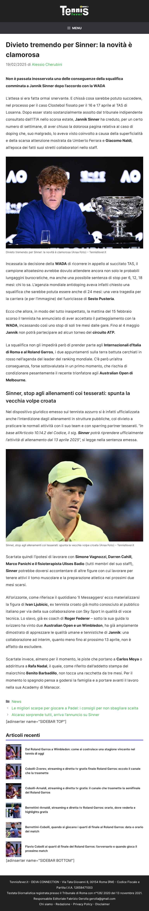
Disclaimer (102, 904)
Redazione (63, 904)
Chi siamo (46, 904)
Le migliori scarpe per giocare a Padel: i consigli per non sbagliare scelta (75, 708)
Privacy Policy (82, 904)
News (16, 701)
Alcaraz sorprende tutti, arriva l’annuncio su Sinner (55, 715)
